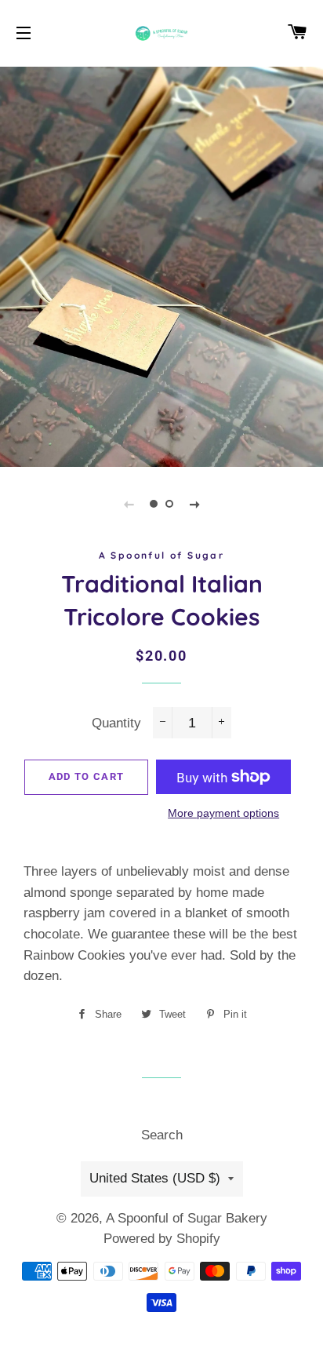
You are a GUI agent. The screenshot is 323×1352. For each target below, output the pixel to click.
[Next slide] (194, 504)
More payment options (223, 813)
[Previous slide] (128, 504)
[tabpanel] (161, 265)
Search (162, 1135)
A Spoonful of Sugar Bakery (186, 1218)
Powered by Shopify (161, 1238)
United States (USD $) (154, 1178)
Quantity (116, 723)
